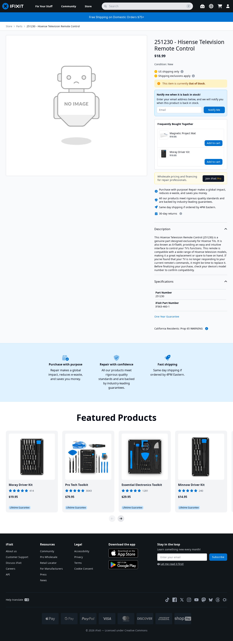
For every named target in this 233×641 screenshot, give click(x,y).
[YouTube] (196, 600)
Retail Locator (48, 563)
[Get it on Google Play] (123, 564)
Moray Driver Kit (179, 152)
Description (162, 229)
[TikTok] (167, 600)
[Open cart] (220, 6)
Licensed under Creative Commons (126, 630)
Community (47, 551)
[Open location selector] (211, 6)
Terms (78, 563)
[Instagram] (189, 600)
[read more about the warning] (206, 328)
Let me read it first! (172, 564)
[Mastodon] (204, 600)
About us (11, 551)
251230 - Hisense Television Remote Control (53, 26)
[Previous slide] (112, 518)
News (43, 580)
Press (43, 574)
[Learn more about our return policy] (181, 214)
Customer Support (17, 557)
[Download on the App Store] (123, 553)
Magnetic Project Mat (183, 133)
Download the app (121, 544)
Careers (10, 568)
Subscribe (218, 557)
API (8, 574)
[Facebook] (174, 600)
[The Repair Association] (225, 600)
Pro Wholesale (48, 557)
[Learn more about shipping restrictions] (182, 71)
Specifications (163, 282)
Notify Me (214, 110)
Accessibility (81, 551)
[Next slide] (121, 518)
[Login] (228, 6)
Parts (19, 26)
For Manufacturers (51, 568)
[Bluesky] (211, 600)
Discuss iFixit (13, 563)
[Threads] (218, 600)
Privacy (78, 557)
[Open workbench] (202, 6)
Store (9, 26)
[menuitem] (44, 6)
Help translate (14, 599)
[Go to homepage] (14, 6)
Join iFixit (213, 178)
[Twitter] (182, 600)
